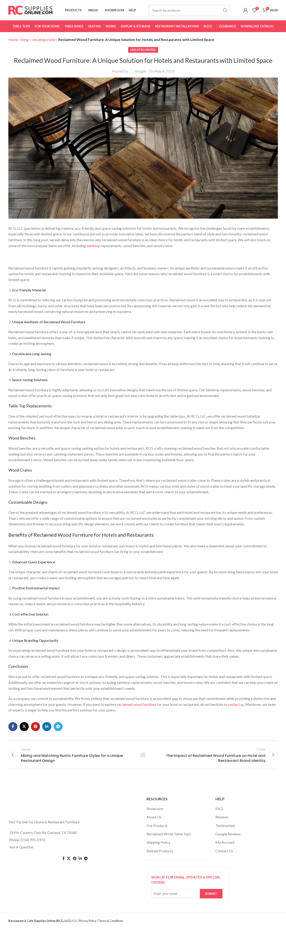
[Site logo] (30, 9)
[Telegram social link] (58, 726)
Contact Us (224, 851)
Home (13, 39)
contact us (236, 704)
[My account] (245, 10)
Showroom (155, 808)
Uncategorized (43, 39)
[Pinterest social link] (35, 726)
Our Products (157, 825)
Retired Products (160, 851)
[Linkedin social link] (46, 726)
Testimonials (225, 825)
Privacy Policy (87, 921)
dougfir (141, 71)
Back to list (143, 754)
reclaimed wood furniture (136, 704)
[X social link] (24, 726)
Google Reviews (228, 834)
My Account (225, 842)
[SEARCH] (225, 10)
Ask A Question (21, 847)
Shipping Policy (158, 842)
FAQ (219, 808)
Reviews (221, 817)
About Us (154, 817)
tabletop (93, 245)
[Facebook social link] (12, 726)
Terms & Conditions (110, 921)
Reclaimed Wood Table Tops (169, 834)
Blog (25, 39)
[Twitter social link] (69, 858)
